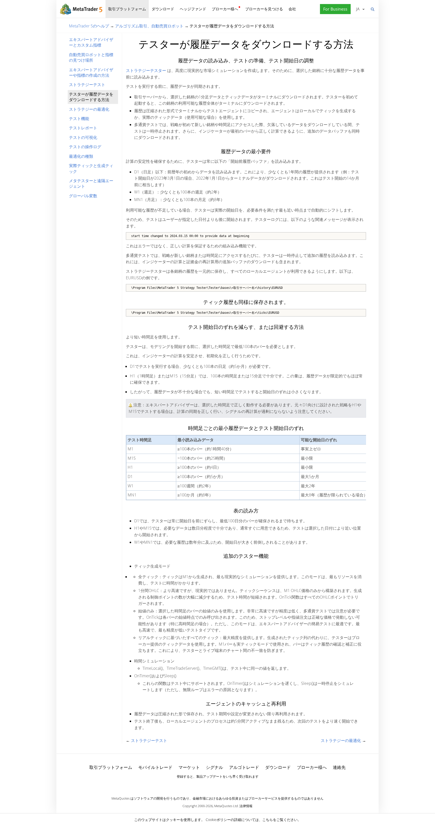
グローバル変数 (83, 196)
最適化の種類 (81, 156)
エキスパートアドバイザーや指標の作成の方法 (91, 72)
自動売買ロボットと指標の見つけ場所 (91, 57)
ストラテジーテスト (87, 84)
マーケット (189, 767)
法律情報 (245, 806)
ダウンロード (163, 8)
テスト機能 (79, 118)
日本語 (356, 8)
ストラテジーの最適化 (89, 109)
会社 (292, 8)
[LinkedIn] (217, 785)
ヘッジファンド (193, 8)
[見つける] (372, 9)
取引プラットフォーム (127, 8)
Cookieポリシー (218, 819)
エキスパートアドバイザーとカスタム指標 (91, 42)
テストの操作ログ (85, 146)
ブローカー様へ (225, 8)
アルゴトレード (244, 767)
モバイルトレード (155, 767)
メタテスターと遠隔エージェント (91, 183)
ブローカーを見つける (264, 8)
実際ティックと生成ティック (91, 168)
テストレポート (83, 128)
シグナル (214, 767)
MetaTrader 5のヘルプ (89, 26)
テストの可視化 (83, 137)
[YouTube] (226, 785)
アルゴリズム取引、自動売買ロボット (149, 26)
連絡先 (339, 767)
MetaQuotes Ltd (226, 806)
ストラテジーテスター (146, 70)
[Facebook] (209, 785)
